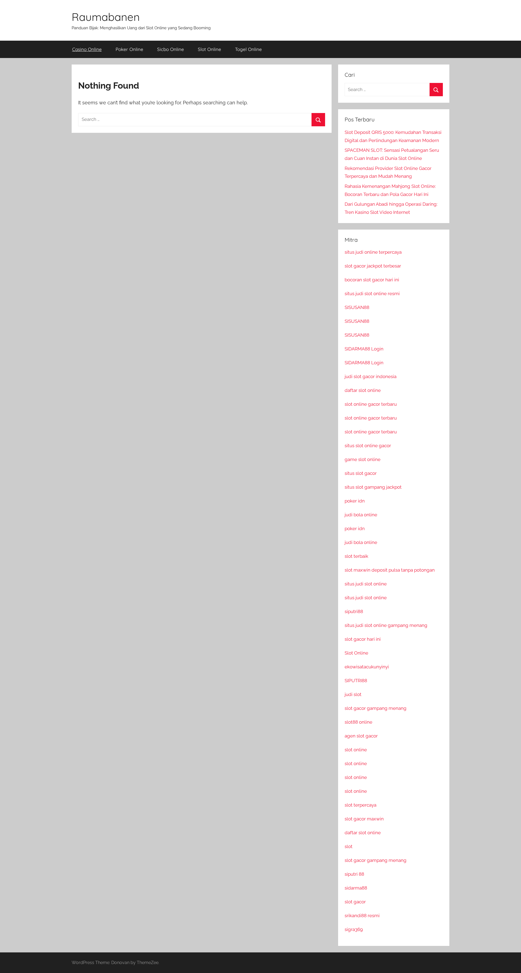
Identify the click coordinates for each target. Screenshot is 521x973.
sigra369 (354, 929)
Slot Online (209, 49)
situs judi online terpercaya (373, 252)
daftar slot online (363, 390)
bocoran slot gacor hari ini (372, 279)
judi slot (353, 694)
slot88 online (358, 722)
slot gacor (355, 901)
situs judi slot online (366, 584)
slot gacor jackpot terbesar (373, 266)
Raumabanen (106, 17)
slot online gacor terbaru (371, 404)
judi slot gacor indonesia (370, 376)
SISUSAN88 (357, 307)
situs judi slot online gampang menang (386, 625)
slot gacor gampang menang (375, 708)
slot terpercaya (360, 805)
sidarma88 (356, 888)
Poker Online (129, 49)
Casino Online (87, 49)
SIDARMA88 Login (364, 349)
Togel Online (248, 49)
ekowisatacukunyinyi (367, 666)
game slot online (362, 459)
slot (348, 846)
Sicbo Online (170, 49)
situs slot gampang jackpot (373, 487)
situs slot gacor (361, 473)
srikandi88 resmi (362, 915)
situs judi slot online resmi (372, 293)
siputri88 (354, 611)
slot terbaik (356, 556)
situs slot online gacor (368, 445)
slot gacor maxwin (364, 818)
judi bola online (361, 514)
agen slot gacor (361, 736)
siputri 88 (354, 874)
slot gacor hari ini (363, 639)
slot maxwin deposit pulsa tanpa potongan (390, 570)
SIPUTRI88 (356, 680)
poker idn (355, 501)
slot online (356, 749)
